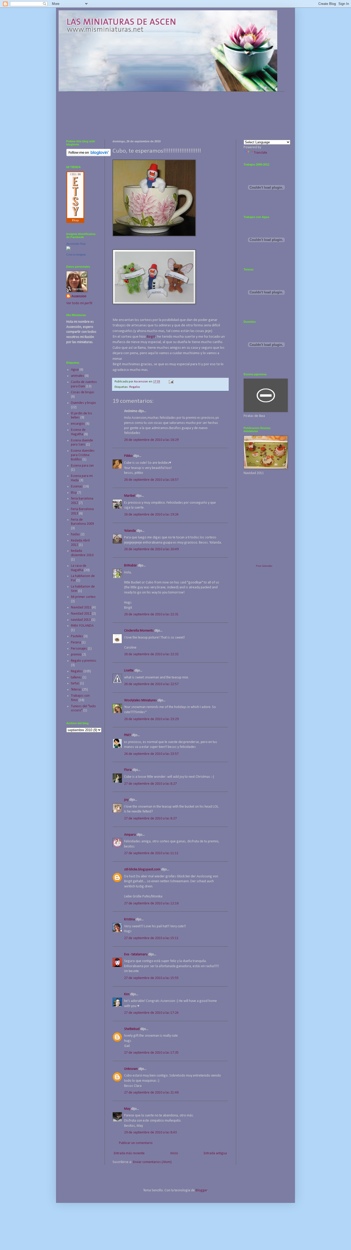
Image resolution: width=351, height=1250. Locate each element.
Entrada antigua (215, 1153)
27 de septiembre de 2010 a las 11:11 (151, 853)
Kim (127, 994)
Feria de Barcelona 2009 (82, 522)
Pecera (76, 642)
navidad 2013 (81, 620)
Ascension (78, 296)
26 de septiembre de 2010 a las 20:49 (151, 549)
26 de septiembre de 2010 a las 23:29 (151, 719)
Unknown (131, 1069)
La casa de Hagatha (78, 568)
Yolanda (130, 531)
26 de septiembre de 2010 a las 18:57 (151, 480)
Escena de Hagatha (78, 432)
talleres (76, 677)
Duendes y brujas (83, 403)
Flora (128, 770)
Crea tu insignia (76, 254)
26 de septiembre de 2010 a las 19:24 (151, 515)
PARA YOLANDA (82, 626)
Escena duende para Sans (82, 443)
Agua (75, 370)
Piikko (128, 456)
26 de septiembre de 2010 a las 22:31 (151, 614)
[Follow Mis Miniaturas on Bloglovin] (88, 155)
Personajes (79, 649)
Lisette (129, 670)
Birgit (150, 337)
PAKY (127, 735)
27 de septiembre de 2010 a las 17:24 (151, 1013)
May (127, 1109)
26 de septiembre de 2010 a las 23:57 (151, 754)
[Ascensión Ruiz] (68, 249)
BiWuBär (130, 565)
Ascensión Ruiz (76, 243)
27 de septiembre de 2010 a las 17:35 (151, 1053)
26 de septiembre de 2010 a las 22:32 (151, 654)
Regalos (134, 387)
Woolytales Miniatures (140, 700)
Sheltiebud (132, 1029)
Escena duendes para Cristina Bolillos (83, 455)
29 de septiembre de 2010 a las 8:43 (150, 1132)
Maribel (129, 496)
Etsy (74, 493)
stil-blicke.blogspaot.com (142, 869)
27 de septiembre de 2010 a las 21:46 (151, 1093)
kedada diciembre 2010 (82, 553)
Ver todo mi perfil (79, 303)
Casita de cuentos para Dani (84, 384)
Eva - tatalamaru (135, 954)
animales (77, 376)
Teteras (76, 690)
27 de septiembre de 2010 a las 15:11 (151, 938)
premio (76, 655)
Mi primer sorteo (83, 597)
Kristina (129, 919)
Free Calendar (264, 566)
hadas (75, 534)
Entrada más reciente (129, 1153)
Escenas (76, 486)
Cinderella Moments (139, 631)
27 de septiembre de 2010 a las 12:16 (151, 903)
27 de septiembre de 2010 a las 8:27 (150, 784)
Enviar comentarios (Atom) (152, 1162)
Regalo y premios (83, 661)
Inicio (174, 1153)
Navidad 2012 (81, 614)
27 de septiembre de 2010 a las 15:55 (151, 978)
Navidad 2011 (81, 607)
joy (126, 800)
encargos (78, 424)
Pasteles (77, 636)
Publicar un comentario (136, 1143)
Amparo (130, 835)
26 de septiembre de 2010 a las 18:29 (151, 440)
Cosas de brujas (82, 392)
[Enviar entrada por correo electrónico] (170, 381)
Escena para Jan (82, 466)
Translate (260, 153)
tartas (75, 683)
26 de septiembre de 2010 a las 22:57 (151, 684)
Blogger (201, 1190)
